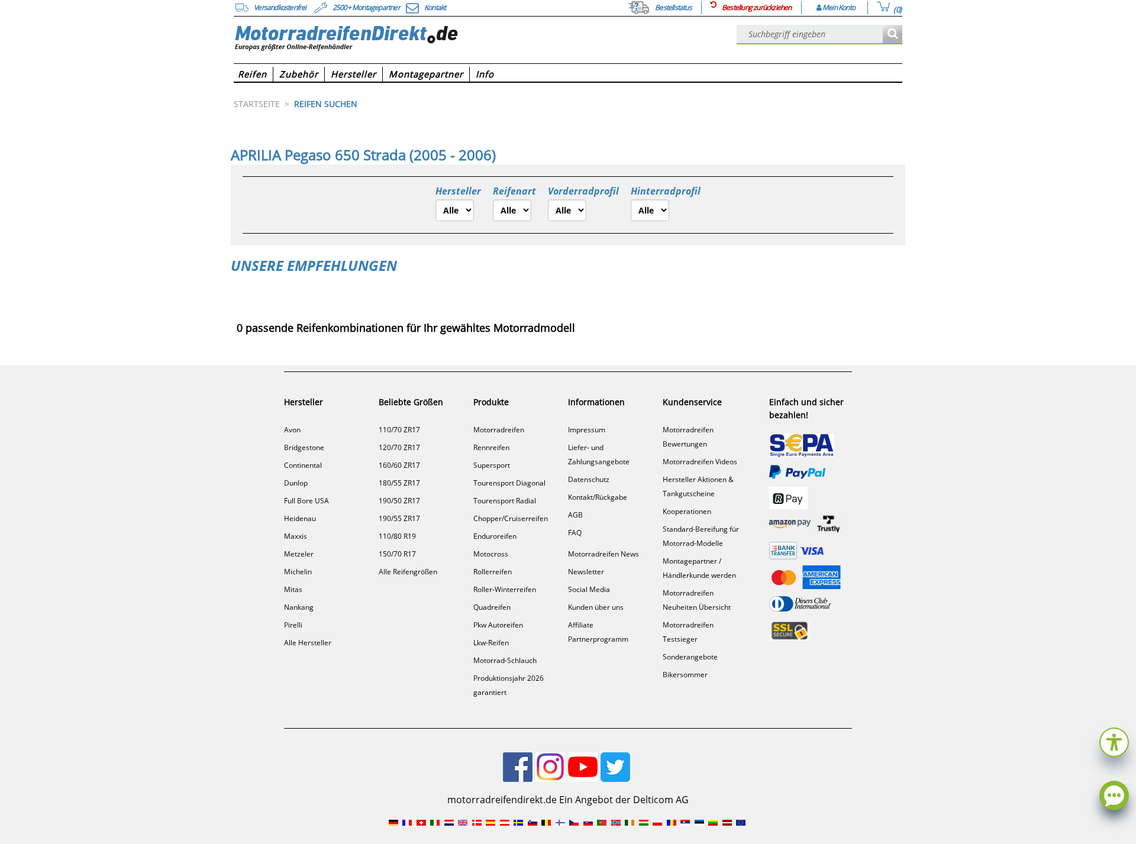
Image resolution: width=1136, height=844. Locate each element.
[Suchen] (892, 34)
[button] (1114, 741)
